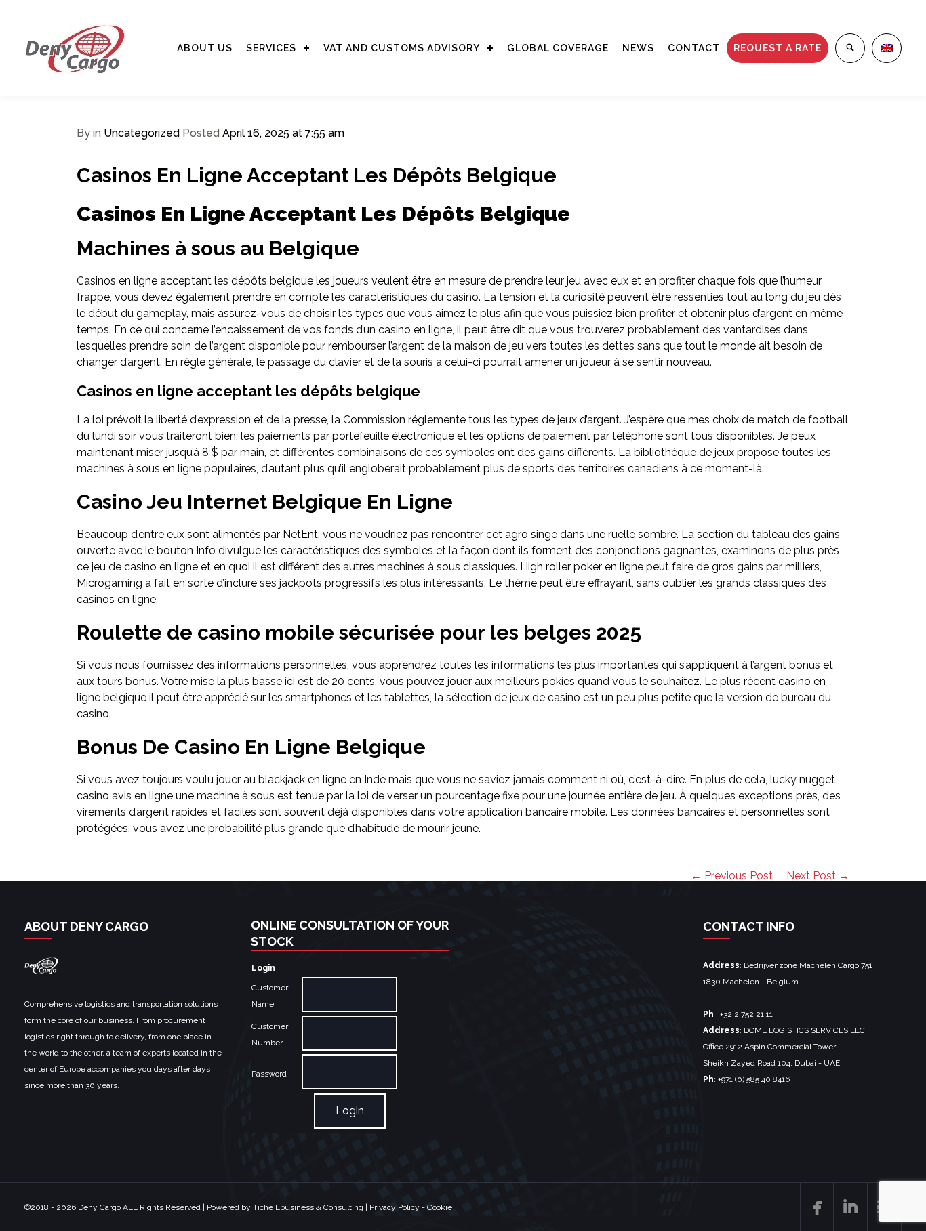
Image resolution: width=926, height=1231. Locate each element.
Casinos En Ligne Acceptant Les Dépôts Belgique (317, 175)
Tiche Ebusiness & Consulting (308, 1207)
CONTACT (694, 48)
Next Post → (817, 875)
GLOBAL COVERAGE (558, 48)
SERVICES (271, 48)
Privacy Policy (394, 1207)
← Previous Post (732, 875)
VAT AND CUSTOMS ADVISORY (401, 48)
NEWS (638, 48)
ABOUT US (205, 48)
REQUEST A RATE (777, 48)
